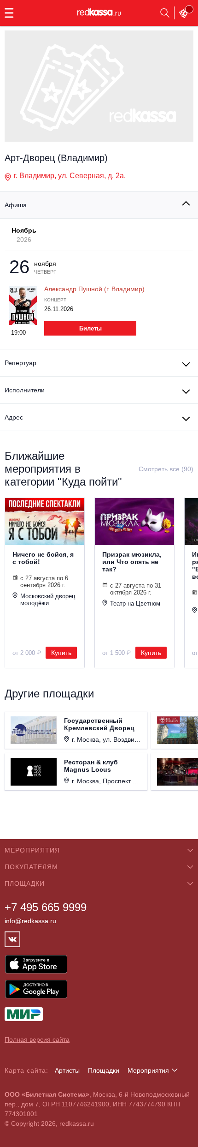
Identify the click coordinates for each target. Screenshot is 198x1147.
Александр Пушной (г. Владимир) (94, 289)
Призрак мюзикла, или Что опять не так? (132, 562)
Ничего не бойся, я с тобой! (43, 558)
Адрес (14, 417)
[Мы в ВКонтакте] (12, 939)
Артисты (67, 1070)
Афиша (16, 205)
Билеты (90, 328)
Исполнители (25, 390)
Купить (61, 652)
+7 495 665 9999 (46, 907)
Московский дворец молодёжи (47, 600)
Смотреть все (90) (166, 469)
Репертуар (20, 362)
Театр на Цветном (135, 603)
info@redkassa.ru (30, 921)
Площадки (103, 1070)
